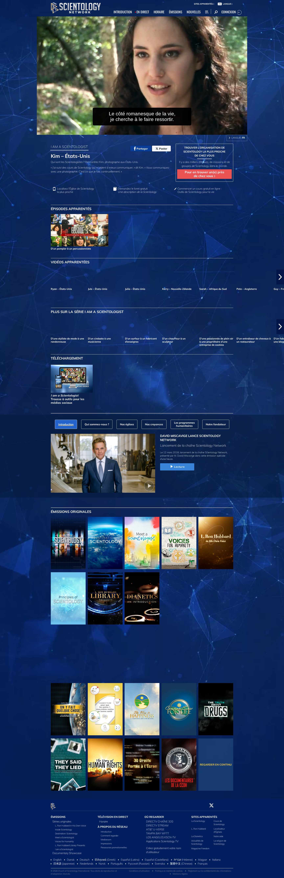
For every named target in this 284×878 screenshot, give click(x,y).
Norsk (102, 863)
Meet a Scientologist (64, 837)
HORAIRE (159, 11)
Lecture (179, 466)
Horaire (103, 821)
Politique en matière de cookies (169, 871)
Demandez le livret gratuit (137, 190)
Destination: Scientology (66, 833)
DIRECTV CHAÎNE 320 (159, 821)
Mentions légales (180, 874)
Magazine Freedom (200, 848)
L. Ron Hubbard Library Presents (70, 845)
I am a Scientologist (64, 849)
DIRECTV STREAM (157, 825)
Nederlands (86, 863)
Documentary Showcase (67, 853)
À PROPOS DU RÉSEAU (113, 826)
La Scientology (198, 821)
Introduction (106, 831)
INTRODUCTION (123, 11)
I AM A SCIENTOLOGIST (69, 146)
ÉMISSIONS (175, 11)
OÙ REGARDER (154, 816)
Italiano (216, 859)
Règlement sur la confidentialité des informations (209, 871)
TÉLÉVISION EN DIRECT (113, 816)
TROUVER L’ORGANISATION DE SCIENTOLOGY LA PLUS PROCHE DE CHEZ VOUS (204, 151)
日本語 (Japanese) (64, 863)
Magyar (202, 859)
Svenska (160, 863)
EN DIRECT (143, 11)
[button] (4, 277)
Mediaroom (106, 839)
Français (203, 863)
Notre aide (218, 836)
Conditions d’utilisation (139, 871)
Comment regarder (109, 835)
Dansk (70, 859)
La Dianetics (197, 836)
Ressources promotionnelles (114, 847)
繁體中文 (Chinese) (181, 863)
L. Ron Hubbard (198, 828)
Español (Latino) (130, 859)
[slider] (148, 131)
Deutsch (85, 859)
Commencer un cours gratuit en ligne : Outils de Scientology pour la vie (199, 190)
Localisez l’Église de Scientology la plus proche (75, 190)
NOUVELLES (194, 11)
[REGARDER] (68, 598)
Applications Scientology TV (162, 841)
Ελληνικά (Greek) (105, 859)
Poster (163, 148)
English (57, 859)
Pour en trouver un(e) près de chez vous (204, 174)
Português (117, 863)
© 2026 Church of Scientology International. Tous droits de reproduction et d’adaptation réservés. (84, 872)
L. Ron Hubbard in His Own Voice (70, 825)
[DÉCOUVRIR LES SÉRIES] (68, 543)
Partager (142, 148)
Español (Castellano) (157, 859)
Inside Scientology (63, 829)
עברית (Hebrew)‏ (183, 859)
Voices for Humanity (64, 841)
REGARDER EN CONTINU (216, 764)
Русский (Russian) (139, 863)
